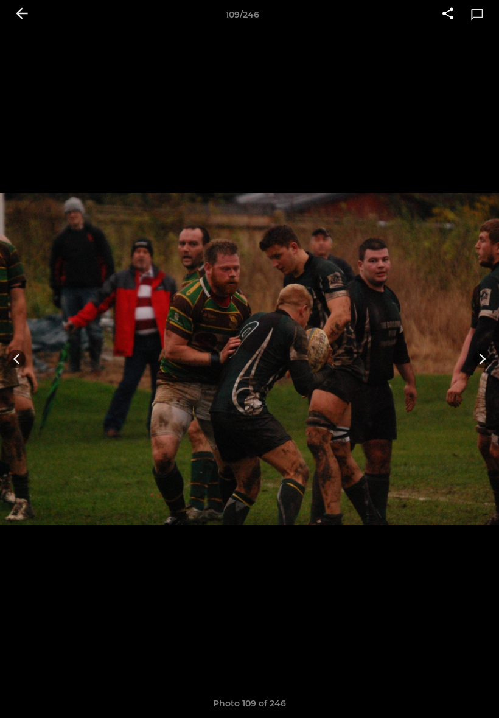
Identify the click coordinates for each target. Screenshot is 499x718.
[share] (448, 14)
